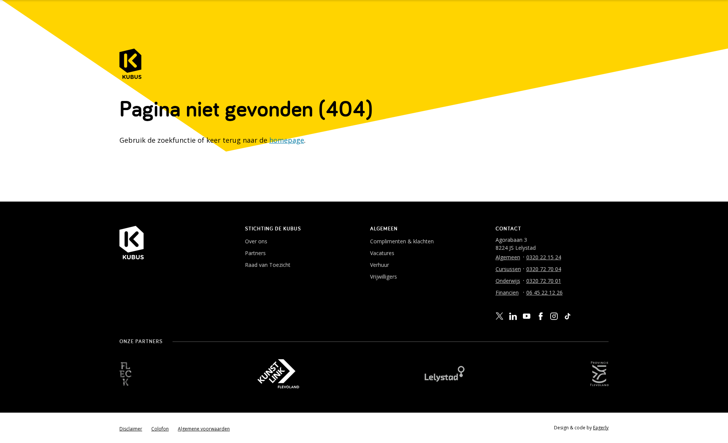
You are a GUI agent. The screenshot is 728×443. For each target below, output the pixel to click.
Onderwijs (508, 280)
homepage (286, 140)
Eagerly (601, 427)
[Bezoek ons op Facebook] (540, 316)
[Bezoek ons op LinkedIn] (513, 316)
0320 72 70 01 (543, 280)
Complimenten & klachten (402, 241)
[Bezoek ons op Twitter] (499, 316)
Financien (507, 292)
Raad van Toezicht (267, 264)
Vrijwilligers (383, 276)
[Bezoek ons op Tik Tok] (567, 316)
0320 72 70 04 (543, 269)
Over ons (256, 241)
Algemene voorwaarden (204, 429)
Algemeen (508, 257)
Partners (255, 253)
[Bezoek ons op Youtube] (526, 315)
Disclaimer (130, 429)
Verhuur (379, 264)
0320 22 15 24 (543, 257)
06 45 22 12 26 (544, 292)
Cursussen (508, 269)
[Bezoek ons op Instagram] (554, 316)
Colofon (160, 429)
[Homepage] (130, 64)
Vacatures (382, 253)
